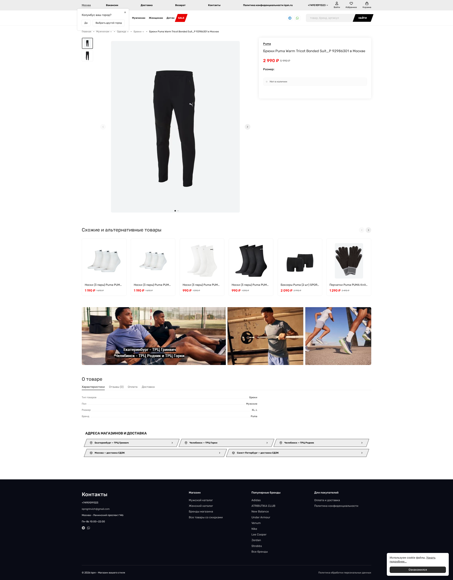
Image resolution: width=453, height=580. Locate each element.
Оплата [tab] (132, 386)
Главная (86, 31)
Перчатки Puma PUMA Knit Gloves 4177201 (347, 285)
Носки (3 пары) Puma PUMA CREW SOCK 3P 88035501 (250, 285)
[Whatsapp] (297, 18)
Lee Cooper (258, 534)
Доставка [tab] (148, 386)
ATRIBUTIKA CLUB (263, 506)
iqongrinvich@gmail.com (96, 509)
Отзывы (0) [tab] (116, 386)
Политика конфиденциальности (336, 506)
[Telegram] (290, 18)
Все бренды (259, 551)
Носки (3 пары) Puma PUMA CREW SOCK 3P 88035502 (201, 285)
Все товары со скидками (206, 517)
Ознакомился (418, 569)
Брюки (138, 31)
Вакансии (112, 5)
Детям (170, 17)
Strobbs (256, 546)
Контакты (214, 5)
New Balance (260, 511)
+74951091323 (317, 5)
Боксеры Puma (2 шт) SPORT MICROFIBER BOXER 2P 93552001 (300, 285)
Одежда (121, 31)
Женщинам (156, 17)
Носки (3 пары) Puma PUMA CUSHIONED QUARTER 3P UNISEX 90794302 (103, 285)
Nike (254, 528)
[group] (175, 127)
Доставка (147, 5)
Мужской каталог (201, 500)
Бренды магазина (201, 511)
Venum (256, 523)
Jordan (256, 540)
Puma (267, 43)
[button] (175, 210)
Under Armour (260, 517)
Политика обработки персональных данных (344, 572)
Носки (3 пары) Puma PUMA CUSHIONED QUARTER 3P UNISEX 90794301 (152, 285)
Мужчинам (138, 17)
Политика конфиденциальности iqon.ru (268, 5)
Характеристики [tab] (93, 386)
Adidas (256, 500)
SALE (181, 17)
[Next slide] (247, 127)
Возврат (180, 5)
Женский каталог (201, 506)
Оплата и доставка (327, 500)
